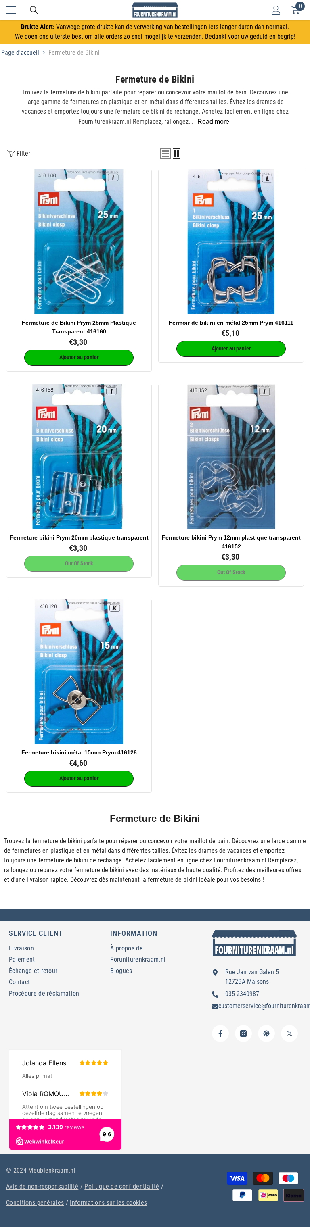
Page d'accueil (20, 52)
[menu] (11, 10)
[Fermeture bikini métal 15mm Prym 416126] (78, 671)
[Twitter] (289, 1033)
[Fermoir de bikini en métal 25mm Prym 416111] (231, 241)
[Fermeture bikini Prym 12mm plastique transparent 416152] (231, 456)
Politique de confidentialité (121, 1186)
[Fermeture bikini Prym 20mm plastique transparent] (78, 456)
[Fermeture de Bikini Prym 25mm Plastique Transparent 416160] (78, 241)
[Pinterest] (266, 1033)
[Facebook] (220, 1033)
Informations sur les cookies (108, 1202)
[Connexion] (276, 10)
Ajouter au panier (79, 357)
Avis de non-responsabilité (42, 1186)
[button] (165, 153)
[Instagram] (243, 1033)
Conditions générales (35, 1202)
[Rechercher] (34, 10)
